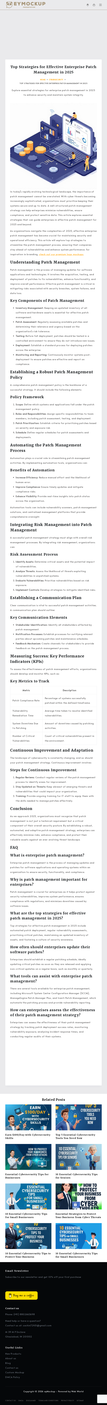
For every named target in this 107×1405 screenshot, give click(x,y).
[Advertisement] (53, 30)
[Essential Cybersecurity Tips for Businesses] (28, 1157)
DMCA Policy (12, 1377)
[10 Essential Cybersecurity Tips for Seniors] (79, 1157)
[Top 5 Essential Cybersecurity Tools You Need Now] (79, 1117)
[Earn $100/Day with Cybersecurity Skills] (28, 1117)
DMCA (21, 1401)
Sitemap (80, 1401)
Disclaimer (31, 1401)
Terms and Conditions (48, 1401)
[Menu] (100, 5)
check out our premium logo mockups (61, 254)
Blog (8, 1362)
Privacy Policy (67, 1401)
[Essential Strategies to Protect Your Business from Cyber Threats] (79, 1196)
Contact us (11, 1367)
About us (10, 1358)
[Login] (88, 5)
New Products (13, 1353)
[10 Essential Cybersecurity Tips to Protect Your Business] (28, 1236)
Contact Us (10, 1401)
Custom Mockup (14, 1372)
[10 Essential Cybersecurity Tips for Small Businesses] (28, 1196)
